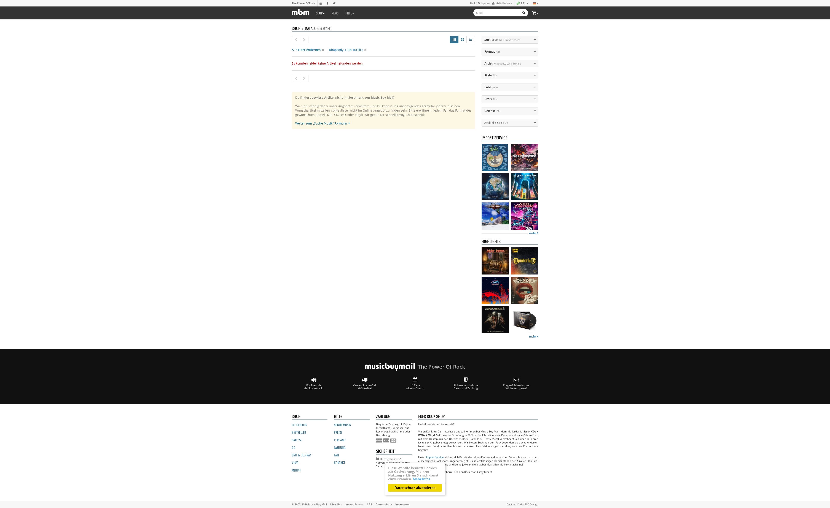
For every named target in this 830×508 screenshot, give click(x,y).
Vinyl (295, 462)
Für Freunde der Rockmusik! (313, 386)
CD (293, 447)
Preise (338, 432)
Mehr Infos (421, 479)
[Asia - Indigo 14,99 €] (495, 290)
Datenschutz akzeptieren (415, 487)
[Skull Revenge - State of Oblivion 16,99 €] (524, 157)
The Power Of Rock (303, 3)
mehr (533, 233)
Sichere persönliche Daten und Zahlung (465, 386)
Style (490, 75)
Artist (502, 63)
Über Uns (336, 504)
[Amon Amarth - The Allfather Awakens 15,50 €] (495, 319)
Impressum (402, 504)
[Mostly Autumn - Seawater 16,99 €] (495, 186)
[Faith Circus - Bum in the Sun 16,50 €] (495, 216)
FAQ (336, 455)
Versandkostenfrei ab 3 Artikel (364, 386)
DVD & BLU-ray (301, 455)
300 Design (531, 504)
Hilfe (348, 13)
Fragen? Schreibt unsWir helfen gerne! (516, 386)
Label (491, 87)
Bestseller (299, 432)
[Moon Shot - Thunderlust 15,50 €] (524, 260)
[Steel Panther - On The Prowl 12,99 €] (524, 216)
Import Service (435, 457)
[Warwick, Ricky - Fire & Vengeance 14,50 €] (524, 319)
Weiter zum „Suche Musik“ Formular (321, 123)
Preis (490, 99)
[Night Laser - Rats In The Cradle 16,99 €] (495, 260)
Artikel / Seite (496, 123)
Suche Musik (342, 424)
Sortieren (502, 40)
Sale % (297, 439)
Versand (339, 439)
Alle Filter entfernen (306, 50)
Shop (319, 13)
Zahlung (339, 447)
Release (492, 111)
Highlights (299, 424)
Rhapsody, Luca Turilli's (346, 50)
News (335, 13)
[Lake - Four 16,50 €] (495, 157)
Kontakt (339, 462)
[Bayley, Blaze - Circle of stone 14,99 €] (524, 186)
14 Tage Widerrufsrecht (415, 386)
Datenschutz (384, 504)
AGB (369, 504)
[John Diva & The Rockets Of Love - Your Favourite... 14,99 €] (524, 290)
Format (492, 51)
